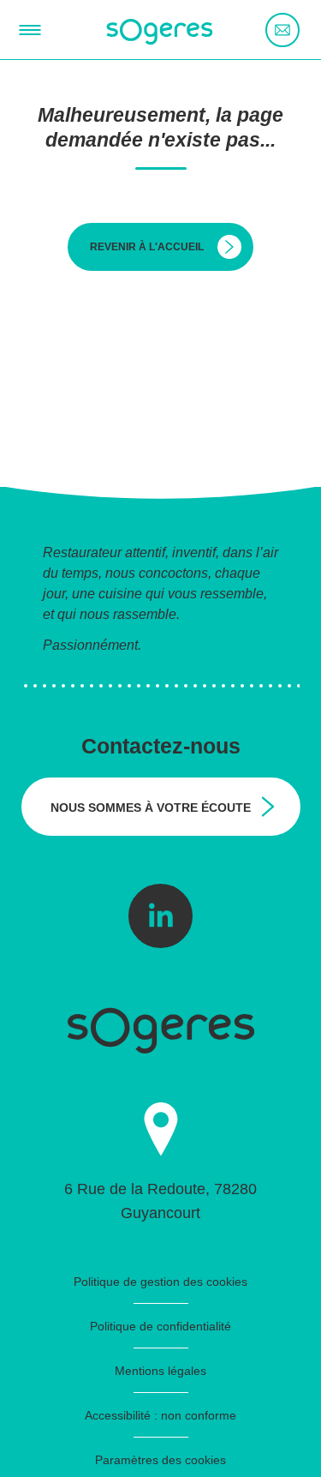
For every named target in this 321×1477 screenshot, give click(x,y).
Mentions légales (160, 1371)
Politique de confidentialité (160, 1326)
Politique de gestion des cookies (160, 1281)
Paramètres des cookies (160, 1460)
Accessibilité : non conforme (160, 1415)
